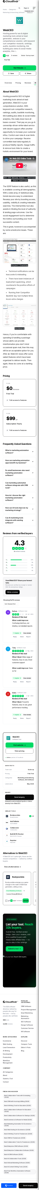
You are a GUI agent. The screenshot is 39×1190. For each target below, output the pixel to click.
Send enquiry (19, 797)
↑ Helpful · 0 (17, 633)
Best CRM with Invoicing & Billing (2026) (16, 1101)
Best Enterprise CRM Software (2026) (16, 1146)
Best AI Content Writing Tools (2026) (15, 1167)
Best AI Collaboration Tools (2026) (15, 1158)
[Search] (19, 8)
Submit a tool (14, 949)
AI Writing (6, 1051)
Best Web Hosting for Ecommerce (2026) (17, 1129)
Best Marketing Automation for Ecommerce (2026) (17, 1124)
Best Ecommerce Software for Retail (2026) (18, 1119)
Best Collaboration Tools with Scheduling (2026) (17, 1096)
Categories (12, 9)
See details (26, 901)
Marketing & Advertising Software (14, 12)
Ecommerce (7, 1041)
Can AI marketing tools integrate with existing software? (14, 520)
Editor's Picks (26, 1047)
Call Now (10, 1185)
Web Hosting (7, 1044)
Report (28, 636)
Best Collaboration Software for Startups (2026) (19, 1115)
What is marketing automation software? (17, 451)
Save (12, 73)
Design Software (27, 1025)
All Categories (8, 1072)
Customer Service (27, 1028)
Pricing (18, 83)
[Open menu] (34, 8)
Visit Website (19, 68)
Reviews (28, 83)
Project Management (28, 1009)
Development (7, 1054)
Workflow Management (7, 1062)
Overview (8, 83)
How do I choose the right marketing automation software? (15, 497)
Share (29, 73)
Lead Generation (9, 1047)
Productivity (7, 1057)
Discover (24, 1041)
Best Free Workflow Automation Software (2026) (17, 1171)
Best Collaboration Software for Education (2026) (17, 1110)
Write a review (12, 592)
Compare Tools (26, 1044)
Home (5, 9)
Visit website (19, 745)
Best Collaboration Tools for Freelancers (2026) (19, 1142)
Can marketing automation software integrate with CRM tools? (16, 485)
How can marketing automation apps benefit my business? (17, 461)
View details (27, 633)
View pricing (19, 751)
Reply (15, 636)
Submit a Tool (8, 1078)
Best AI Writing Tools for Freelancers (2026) (18, 1134)
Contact (6, 1082)
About (5, 1075)
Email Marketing (27, 1013)
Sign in (26, 8)
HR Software (25, 1031)
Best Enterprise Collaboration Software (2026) (19, 1150)
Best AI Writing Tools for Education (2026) (17, 1105)
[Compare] (7, 901)
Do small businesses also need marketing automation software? (17, 472)
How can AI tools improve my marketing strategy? (16, 509)
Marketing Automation (25, 1017)
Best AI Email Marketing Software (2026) (17, 1163)
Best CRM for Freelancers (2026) (14, 1138)
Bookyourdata (18, 877)
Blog (22, 1051)
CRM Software (26, 1006)
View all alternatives (12, 867)
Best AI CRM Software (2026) (13, 1154)
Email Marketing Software (13, 890)
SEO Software (26, 1022)
